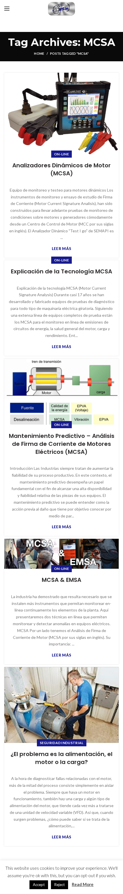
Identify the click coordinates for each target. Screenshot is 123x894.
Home (39, 53)
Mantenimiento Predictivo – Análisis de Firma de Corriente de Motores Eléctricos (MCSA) (61, 444)
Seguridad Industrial (62, 743)
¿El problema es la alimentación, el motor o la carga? (61, 758)
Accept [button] (39, 884)
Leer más (61, 249)
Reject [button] (59, 884)
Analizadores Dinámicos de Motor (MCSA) (61, 169)
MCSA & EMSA (61, 580)
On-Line (61, 154)
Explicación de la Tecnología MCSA (61, 271)
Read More (83, 884)
